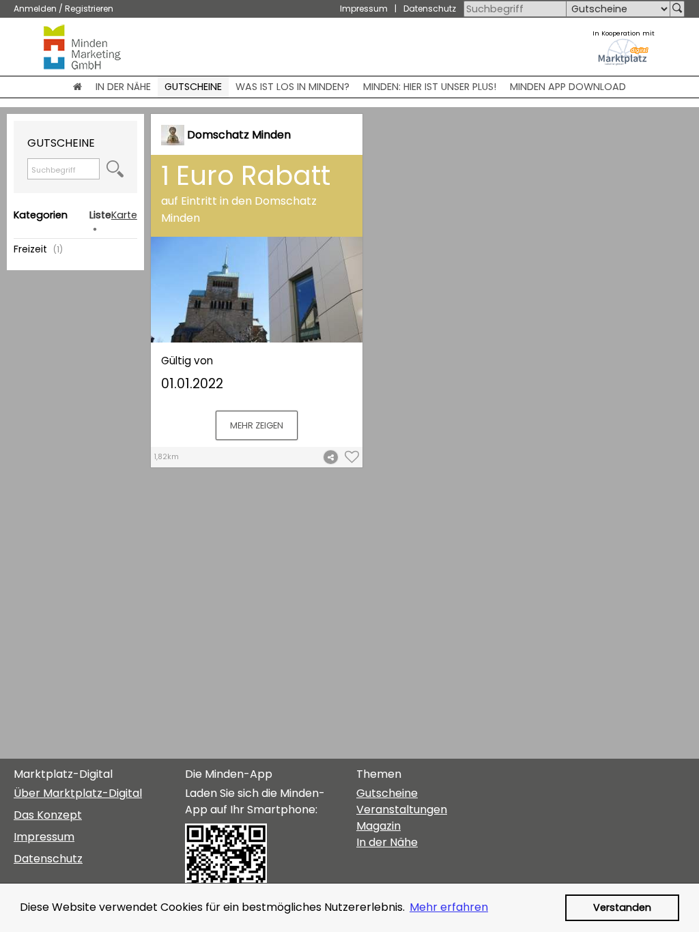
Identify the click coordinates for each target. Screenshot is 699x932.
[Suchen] (677, 9)
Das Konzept (48, 815)
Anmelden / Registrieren (63, 8)
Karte (124, 215)
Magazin (378, 826)
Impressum (364, 8)
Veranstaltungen (401, 809)
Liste (100, 215)
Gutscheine (387, 793)
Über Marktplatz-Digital (78, 793)
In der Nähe (387, 842)
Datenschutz (429, 8)
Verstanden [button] (622, 907)
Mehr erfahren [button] (449, 907)
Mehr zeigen (256, 425)
